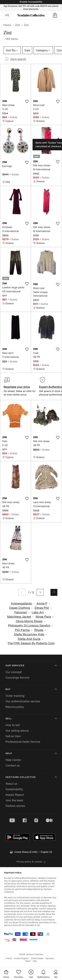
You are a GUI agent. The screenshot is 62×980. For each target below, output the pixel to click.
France (9, 958)
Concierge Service (17, 677)
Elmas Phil (42, 608)
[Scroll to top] (53, 592)
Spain (27, 961)
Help (9, 753)
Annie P (42, 603)
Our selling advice (17, 730)
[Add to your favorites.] (27, 101)
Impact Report (15, 795)
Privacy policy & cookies (29, 861)
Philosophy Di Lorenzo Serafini (29, 625)
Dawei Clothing (19, 608)
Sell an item (13, 736)
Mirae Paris (43, 617)
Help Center (13, 760)
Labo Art (38, 612)
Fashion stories (15, 806)
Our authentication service (23, 701)
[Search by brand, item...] (7, 15)
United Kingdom (21, 958)
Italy (35, 961)
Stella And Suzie (29, 639)
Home (7, 25)
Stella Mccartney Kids (29, 634)
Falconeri (20, 612)
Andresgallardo (21, 603)
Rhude (38, 630)
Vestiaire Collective (21, 777)
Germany (50, 958)
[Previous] (21, 592)
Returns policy (15, 707)
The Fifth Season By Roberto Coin (31, 643)
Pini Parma (22, 630)
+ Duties (12, 117)
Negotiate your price (17, 387)
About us (11, 784)
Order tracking (15, 696)
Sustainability (14, 789)
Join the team (14, 800)
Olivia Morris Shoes (29, 621)
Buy (8, 689)
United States (37, 958)
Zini (17, 25)
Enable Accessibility (31, 2)
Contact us (13, 765)
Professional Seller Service (23, 742)
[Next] (40, 592)
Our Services (15, 665)
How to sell (13, 725)
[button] (55, 15)
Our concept (14, 672)
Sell (9, 718)
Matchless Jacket (19, 617)
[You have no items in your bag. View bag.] (55, 15)
